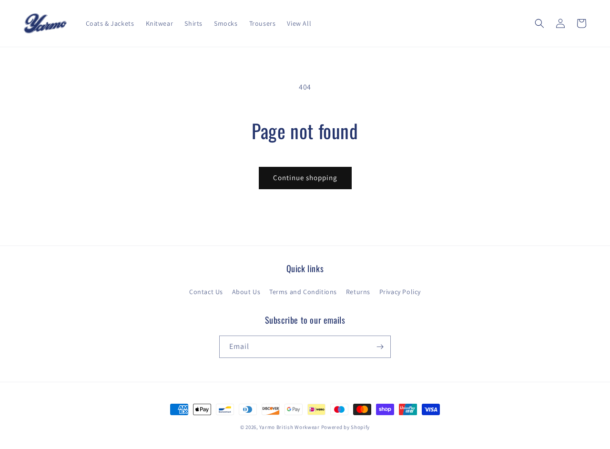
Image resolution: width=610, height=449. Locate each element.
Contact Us (206, 291)
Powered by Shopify (345, 427)
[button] (539, 23)
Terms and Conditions (303, 291)
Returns (358, 291)
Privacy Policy (400, 291)
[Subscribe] (379, 347)
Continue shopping (305, 177)
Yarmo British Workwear (289, 427)
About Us (246, 291)
